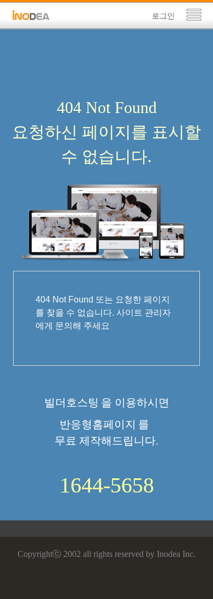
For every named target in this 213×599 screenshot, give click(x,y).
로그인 (163, 16)
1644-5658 (107, 485)
